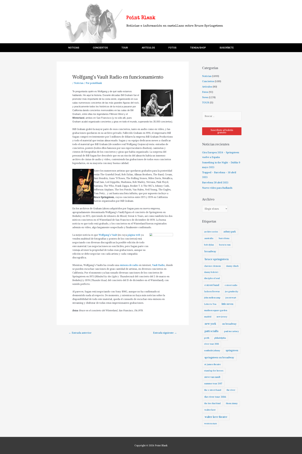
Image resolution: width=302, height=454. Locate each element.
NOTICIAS (73, 47)
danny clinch (232, 266)
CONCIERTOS (100, 47)
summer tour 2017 (213, 383)
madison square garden (215, 310)
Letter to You (210, 304)
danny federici (211, 272)
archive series (211, 231)
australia (208, 238)
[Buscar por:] (221, 116)
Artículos (207, 86)
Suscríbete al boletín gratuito (222, 131)
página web (134, 234)
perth (206, 338)
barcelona (224, 238)
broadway (210, 251)
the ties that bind (212, 403)
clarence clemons (212, 266)
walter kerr (210, 409)
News (205, 97)
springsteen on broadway (219, 357)
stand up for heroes (213, 370)
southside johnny (212, 350)
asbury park (230, 231)
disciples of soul (212, 278)
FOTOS (172, 47)
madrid (207, 316)
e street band (211, 285)
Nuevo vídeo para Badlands (217, 187)
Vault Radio (158, 265)
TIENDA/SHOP (198, 47)
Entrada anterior (80, 332)
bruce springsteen (217, 259)
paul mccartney (231, 331)
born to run (224, 244)
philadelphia (220, 338)
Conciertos (208, 81)
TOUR (124, 47)
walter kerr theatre (216, 416)
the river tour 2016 (215, 396)
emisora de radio (129, 265)
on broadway (229, 323)
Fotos (205, 91)
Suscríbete (227, 47)
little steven (227, 304)
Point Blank (140, 18)
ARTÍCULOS (148, 47)
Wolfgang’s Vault (108, 234)
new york (210, 323)
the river (230, 390)
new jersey (222, 316)
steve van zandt (212, 377)
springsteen (232, 350)
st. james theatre (212, 364)
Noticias (78, 83)
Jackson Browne (212, 291)
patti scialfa (211, 331)
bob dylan (209, 244)
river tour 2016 (211, 344)
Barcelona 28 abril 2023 (215, 182)
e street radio (231, 285)
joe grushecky (231, 291)
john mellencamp (212, 297)
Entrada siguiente (165, 332)
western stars (210, 423)
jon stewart (231, 297)
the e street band (212, 390)
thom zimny (232, 403)
